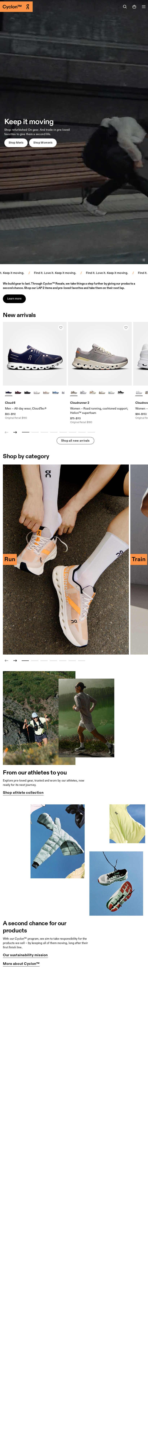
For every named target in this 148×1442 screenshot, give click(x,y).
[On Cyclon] (37, 6)
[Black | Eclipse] (27, 392)
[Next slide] (15, 432)
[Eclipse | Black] (120, 392)
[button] (16, 142)
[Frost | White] (83, 392)
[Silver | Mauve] (102, 392)
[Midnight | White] (8, 392)
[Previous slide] (6, 660)
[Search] (125, 6)
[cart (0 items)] (134, 6)
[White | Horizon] (111, 392)
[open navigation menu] (143, 6)
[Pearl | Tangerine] (92, 392)
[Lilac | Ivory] (73, 392)
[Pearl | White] (46, 392)
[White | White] (36, 392)
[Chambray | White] (55, 392)
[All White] (139, 392)
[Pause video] (144, 260)
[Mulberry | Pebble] (18, 392)
